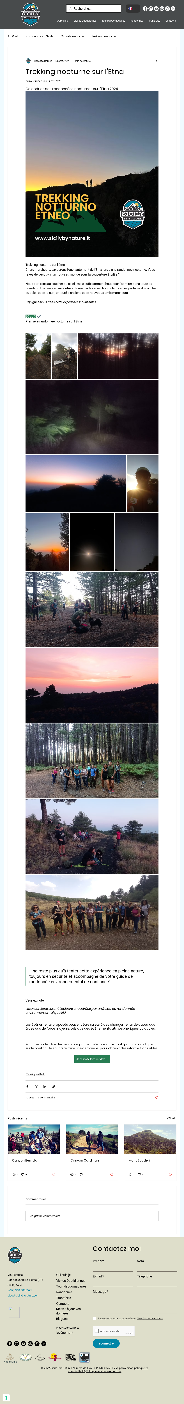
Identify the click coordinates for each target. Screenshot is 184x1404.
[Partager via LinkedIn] (45, 1086)
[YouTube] (156, 8)
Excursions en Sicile (40, 36)
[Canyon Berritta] (34, 1139)
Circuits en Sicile (72, 36)
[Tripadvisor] (162, 8)
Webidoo (128, 1368)
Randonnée (64, 1292)
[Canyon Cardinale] (92, 1139)
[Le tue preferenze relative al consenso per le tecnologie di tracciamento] (6, 1397)
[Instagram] (16, 1343)
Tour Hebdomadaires (71, 1286)
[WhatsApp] (167, 8)
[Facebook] (145, 8)
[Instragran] (150, 8)
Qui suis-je (63, 1275)
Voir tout (171, 1117)
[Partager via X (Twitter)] (36, 1086)
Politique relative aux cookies (103, 1371)
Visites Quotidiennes (70, 1280)
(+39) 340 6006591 (20, 1290)
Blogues (62, 1319)
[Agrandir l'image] (38, 356)
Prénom (98, 1261)
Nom (140, 1261)
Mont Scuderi (139, 1160)
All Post (13, 36)
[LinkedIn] (173, 8)
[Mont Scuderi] (150, 1139)
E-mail (97, 1276)
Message (99, 1291)
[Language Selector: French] (133, 8)
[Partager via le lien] (53, 1086)
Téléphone (144, 1276)
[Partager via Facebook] (27, 1086)
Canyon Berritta (24, 1160)
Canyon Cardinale (84, 1160)
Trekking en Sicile (103, 36)
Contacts (62, 1303)
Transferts (63, 1298)
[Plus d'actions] (156, 61)
